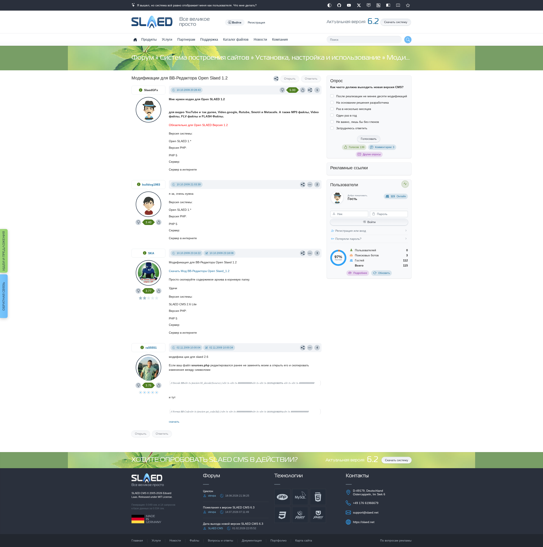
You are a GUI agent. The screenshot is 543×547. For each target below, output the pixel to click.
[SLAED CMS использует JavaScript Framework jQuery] (300, 515)
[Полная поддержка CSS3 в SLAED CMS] (282, 515)
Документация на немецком (388, 5)
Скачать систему (395, 22)
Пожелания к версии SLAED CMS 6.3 (229, 507)
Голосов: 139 (356, 147)
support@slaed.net (365, 512)
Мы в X (358, 5)
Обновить (384, 273)
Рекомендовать (407, 5)
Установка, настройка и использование (318, 58)
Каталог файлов (236, 39)
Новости (260, 39)
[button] (235, 22)
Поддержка (209, 39)
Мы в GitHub (339, 5)
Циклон (208, 491)
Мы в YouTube (349, 5)
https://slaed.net (363, 522)
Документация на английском (398, 5)
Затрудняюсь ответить (351, 128)
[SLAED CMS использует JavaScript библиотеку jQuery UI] (318, 515)
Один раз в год (346, 115)
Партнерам (186, 39)
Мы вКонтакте (368, 5)
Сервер (174, 161)
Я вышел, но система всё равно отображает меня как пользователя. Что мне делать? (196, 5)
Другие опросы (372, 154)
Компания (280, 39)
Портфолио (278, 540)
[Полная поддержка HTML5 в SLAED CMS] (318, 497)
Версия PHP (177, 147)
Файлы (194, 540)
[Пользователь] (310, 184)
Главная (137, 540)
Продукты (149, 39)
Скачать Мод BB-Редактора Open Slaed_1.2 (199, 271)
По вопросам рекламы (395, 540)
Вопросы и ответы (220, 540)
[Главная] (135, 39)
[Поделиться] (276, 78)
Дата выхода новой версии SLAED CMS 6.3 (233, 523)
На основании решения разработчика (362, 102)
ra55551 (151, 347)
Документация (252, 540)
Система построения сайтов (205, 58)
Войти (371, 222)
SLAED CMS (139, 493)
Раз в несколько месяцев (353, 109)
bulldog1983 (151, 184)
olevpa (212, 495)
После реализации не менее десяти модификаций (371, 96)
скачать (174, 421)
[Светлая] (329, 5)
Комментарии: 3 (384, 147)
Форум (143, 58)
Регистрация (256, 22)
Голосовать (368, 138)
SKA (151, 253)
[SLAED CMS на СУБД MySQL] (300, 497)
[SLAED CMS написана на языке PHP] (282, 497)
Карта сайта (303, 540)
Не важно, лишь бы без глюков (357, 122)
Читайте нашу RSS (378, 5)
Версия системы (180, 133)
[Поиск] (407, 39)
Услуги (167, 39)
